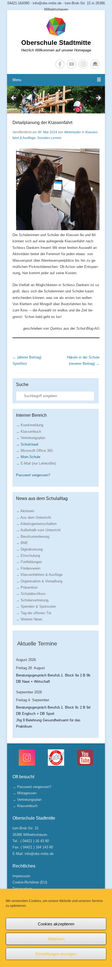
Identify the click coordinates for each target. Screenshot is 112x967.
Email (95, 64)
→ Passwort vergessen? (32, 787)
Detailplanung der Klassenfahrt (42, 122)
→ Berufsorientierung (32, 537)
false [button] (14, 98)
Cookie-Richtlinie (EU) (30, 882)
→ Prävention (27, 587)
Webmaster (72, 132)
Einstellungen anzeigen (56, 953)
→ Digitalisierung (29, 549)
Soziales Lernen (49, 138)
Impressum (21, 876)
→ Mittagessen (24, 793)
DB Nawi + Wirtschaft (33, 681)
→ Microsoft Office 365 (34, 451)
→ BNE (22, 543)
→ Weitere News (29, 619)
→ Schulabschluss (31, 594)
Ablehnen (56, 939)
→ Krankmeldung (29, 425)
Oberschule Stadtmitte (56, 42)
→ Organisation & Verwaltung (39, 581)
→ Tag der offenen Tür (33, 613)
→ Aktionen (25, 511)
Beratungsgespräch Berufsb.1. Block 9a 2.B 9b (53, 675)
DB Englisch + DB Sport (35, 714)
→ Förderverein (28, 568)
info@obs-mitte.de (39, 854)
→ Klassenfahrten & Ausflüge (39, 575)
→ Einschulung (28, 556)
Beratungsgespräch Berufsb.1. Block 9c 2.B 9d (53, 707)
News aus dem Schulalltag (42, 498)
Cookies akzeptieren (56, 924)
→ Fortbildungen (29, 562)
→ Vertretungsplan (30, 438)
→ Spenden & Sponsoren (36, 606)
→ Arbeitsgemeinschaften (36, 524)
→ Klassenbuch (28, 432)
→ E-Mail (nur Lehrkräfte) (36, 463)
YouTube (71, 64)
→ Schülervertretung (32, 600)
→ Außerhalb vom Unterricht (38, 530)
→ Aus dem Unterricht (33, 517)
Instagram (83, 64)
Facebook (59, 64)
